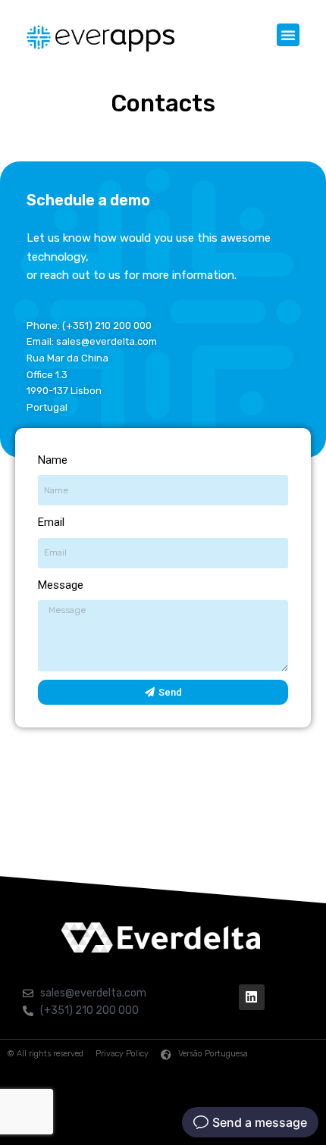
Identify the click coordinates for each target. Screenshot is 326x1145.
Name (52, 460)
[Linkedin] (252, 997)
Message (60, 585)
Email (51, 522)
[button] (288, 34)
